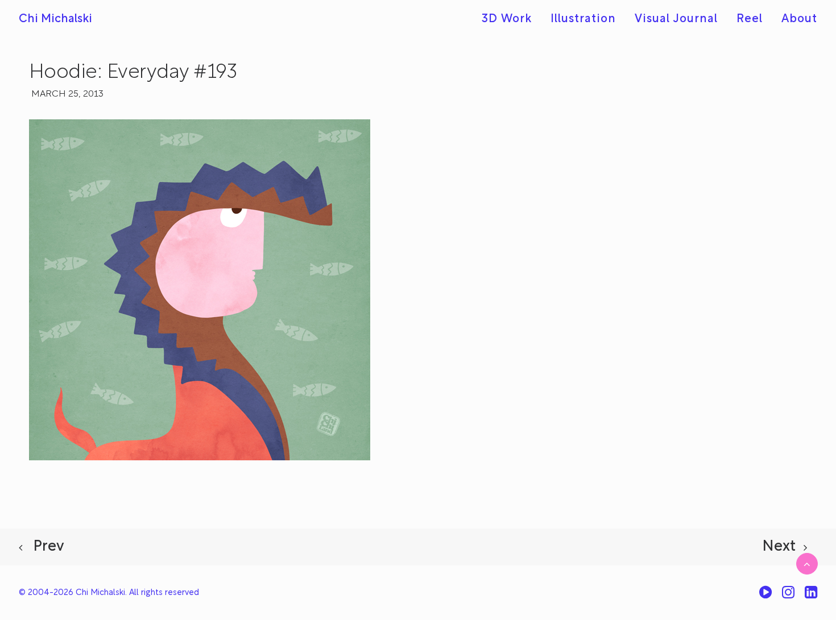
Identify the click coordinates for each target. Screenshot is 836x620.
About (799, 19)
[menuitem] (511, 19)
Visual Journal (676, 19)
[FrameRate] (765, 596)
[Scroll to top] (807, 564)
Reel (749, 19)
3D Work (507, 19)
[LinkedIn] (811, 596)
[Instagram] (788, 596)
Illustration (583, 19)
